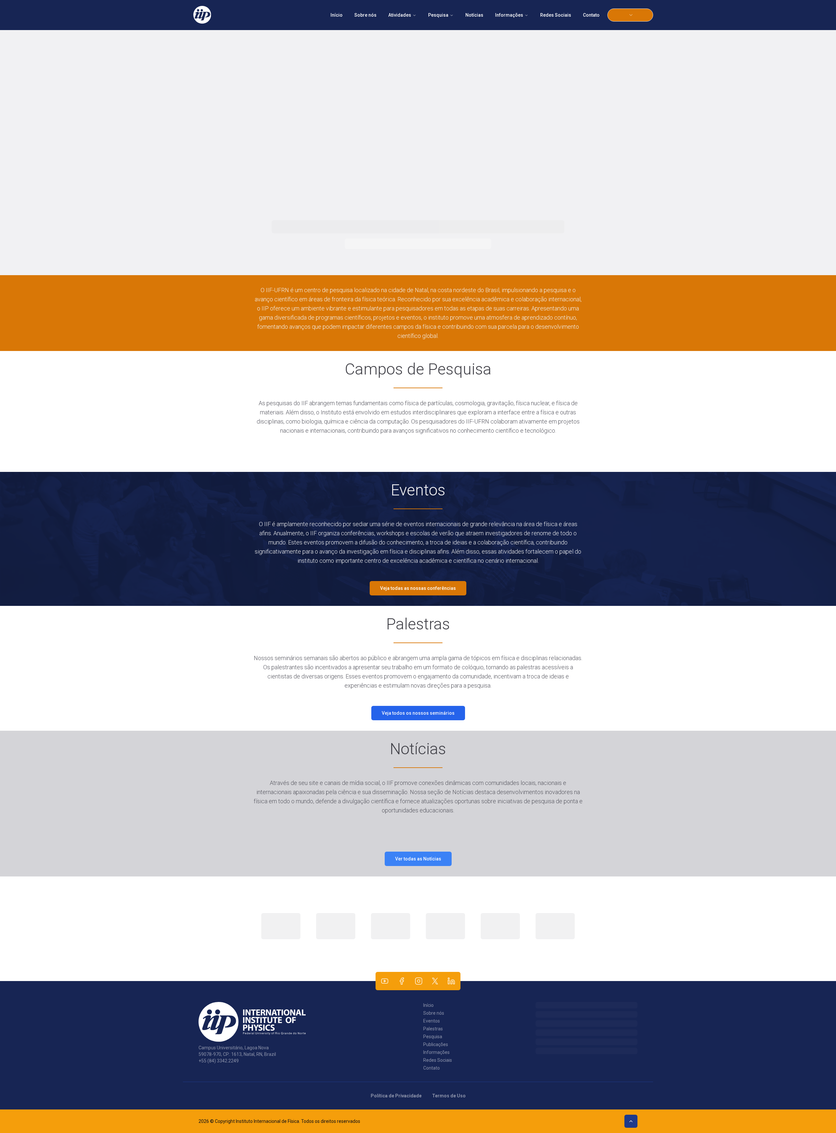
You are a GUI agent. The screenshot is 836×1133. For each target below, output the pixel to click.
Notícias (474, 15)
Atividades (399, 15)
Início (336, 15)
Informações (509, 15)
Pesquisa (438, 15)
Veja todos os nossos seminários (418, 713)
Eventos (431, 1021)
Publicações (435, 1044)
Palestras (433, 1028)
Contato (591, 15)
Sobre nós (365, 15)
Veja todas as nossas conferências (418, 588)
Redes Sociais (555, 15)
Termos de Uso (449, 1095)
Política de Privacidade (396, 1095)
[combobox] (630, 15)
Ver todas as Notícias (418, 858)
